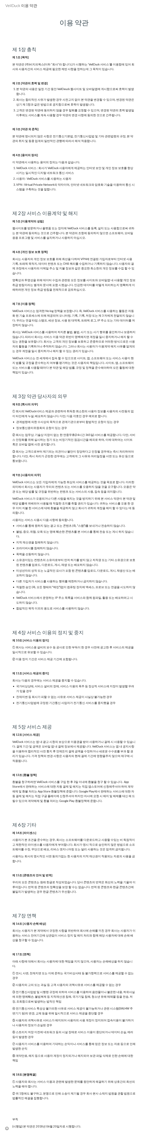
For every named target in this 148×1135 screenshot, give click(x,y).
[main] (73, 22)
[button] (7, 1128)
